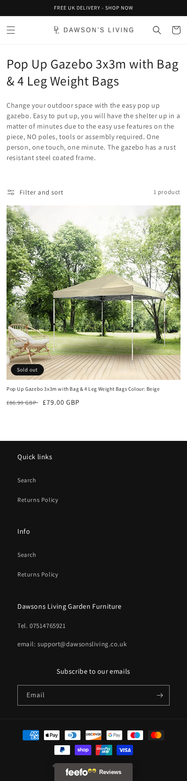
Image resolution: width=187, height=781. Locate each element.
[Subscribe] (159, 695)
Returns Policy (37, 500)
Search (27, 480)
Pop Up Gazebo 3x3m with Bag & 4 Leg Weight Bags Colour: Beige (83, 388)
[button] (10, 30)
